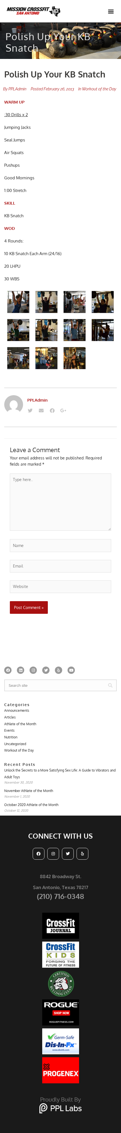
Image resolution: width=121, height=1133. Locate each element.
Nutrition (10, 737)
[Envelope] (41, 410)
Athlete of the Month (20, 724)
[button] (110, 11)
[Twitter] (30, 410)
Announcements (16, 710)
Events (9, 730)
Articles (10, 717)
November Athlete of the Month (28, 791)
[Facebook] (52, 410)
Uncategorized (15, 744)
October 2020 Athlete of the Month (31, 805)
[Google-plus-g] (63, 410)
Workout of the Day (99, 89)
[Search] (110, 685)
